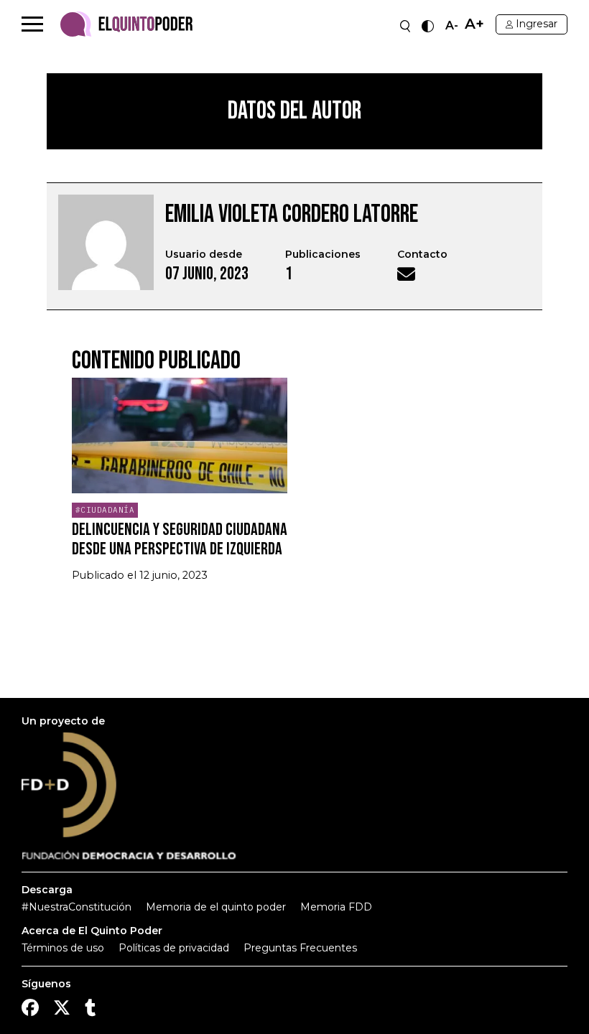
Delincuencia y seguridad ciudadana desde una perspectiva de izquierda (179, 539)
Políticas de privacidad (174, 947)
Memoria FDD (336, 906)
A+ (474, 24)
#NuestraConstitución (76, 906)
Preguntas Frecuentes (300, 947)
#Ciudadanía (105, 510)
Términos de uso (63, 947)
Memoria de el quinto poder (216, 906)
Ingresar (536, 23)
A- (451, 25)
